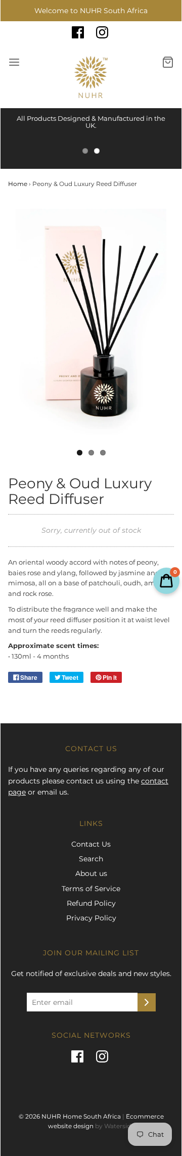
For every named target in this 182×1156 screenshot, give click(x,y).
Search (91, 858)
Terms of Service (91, 888)
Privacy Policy (91, 917)
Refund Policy (91, 903)
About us (91, 873)
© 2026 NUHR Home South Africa (70, 1116)
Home (17, 184)
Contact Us (91, 844)
